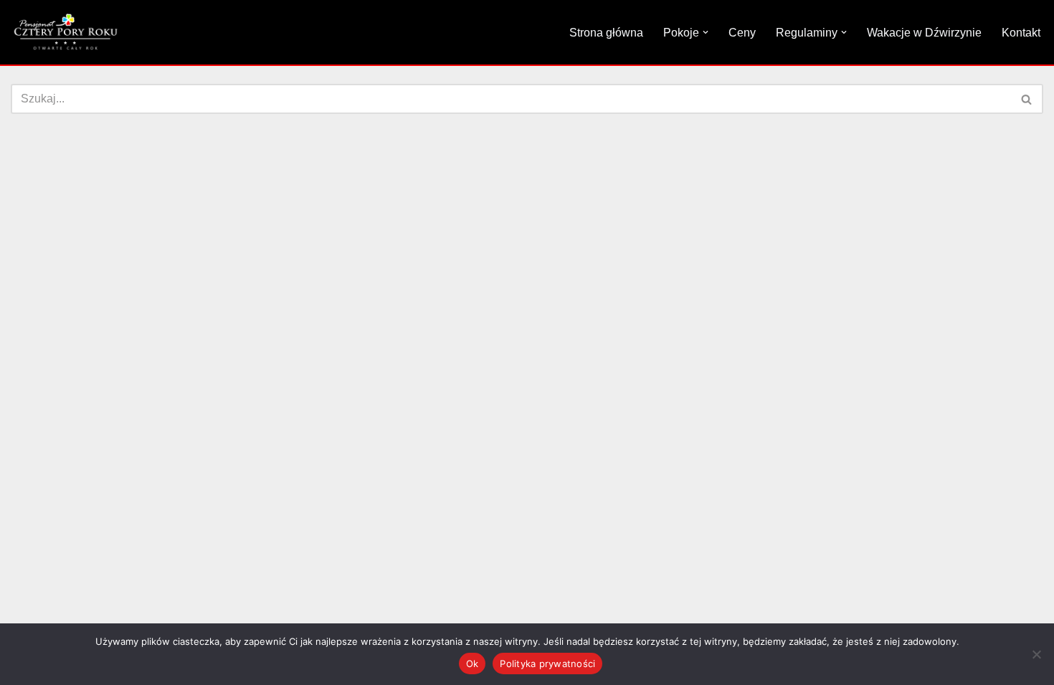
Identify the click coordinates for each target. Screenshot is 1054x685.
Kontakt (1021, 33)
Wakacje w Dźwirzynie (924, 33)
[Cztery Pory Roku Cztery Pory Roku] (64, 32)
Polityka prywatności (547, 663)
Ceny (742, 33)
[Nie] (1036, 654)
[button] (705, 32)
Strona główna (606, 33)
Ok (472, 663)
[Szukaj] (1027, 99)
